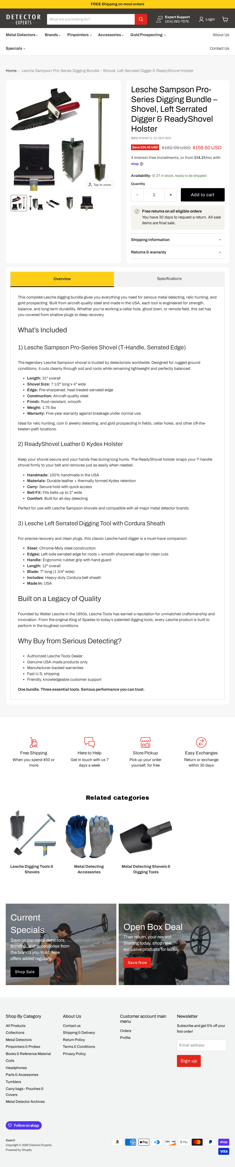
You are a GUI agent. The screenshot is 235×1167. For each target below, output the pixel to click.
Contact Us (219, 48)
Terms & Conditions (79, 1047)
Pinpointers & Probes (23, 1047)
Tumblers (13, 1082)
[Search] (141, 19)
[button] (208, 19)
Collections (15, 1033)
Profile (125, 1038)
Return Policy (74, 1040)
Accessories (110, 35)
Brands (52, 35)
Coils (10, 1061)
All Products (15, 1026)
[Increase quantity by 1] (171, 194)
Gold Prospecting (146, 35)
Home (11, 71)
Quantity (138, 184)
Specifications (169, 278)
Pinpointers (78, 35)
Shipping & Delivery (79, 1033)
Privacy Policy (74, 1054)
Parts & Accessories (22, 1075)
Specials (14, 48)
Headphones (16, 1068)
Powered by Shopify (19, 1150)
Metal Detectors (21, 35)
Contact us (72, 1026)
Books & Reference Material (28, 1054)
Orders (125, 1031)
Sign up (189, 1060)
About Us (221, 35)
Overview (62, 279)
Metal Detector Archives (25, 1102)
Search (10, 1140)
